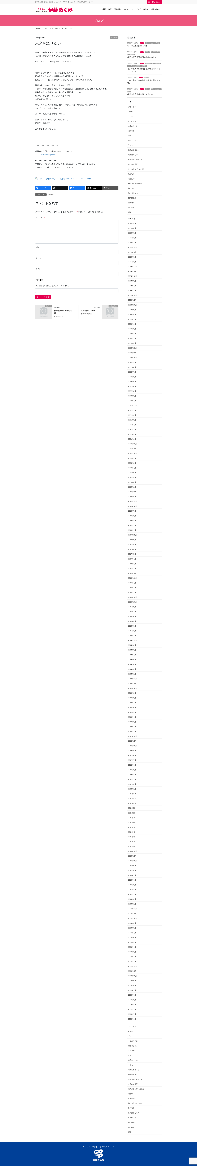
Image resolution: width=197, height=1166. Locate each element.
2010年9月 (132, 866)
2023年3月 (132, 338)
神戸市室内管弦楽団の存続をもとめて (142, 57)
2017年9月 (132, 540)
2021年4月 (132, 425)
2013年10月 (132, 688)
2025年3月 (132, 257)
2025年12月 (132, 247)
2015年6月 (132, 616)
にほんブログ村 (84, 179)
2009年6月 (132, 937)
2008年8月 (132, 985)
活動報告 (131, 174)
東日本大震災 (133, 164)
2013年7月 (132, 703)
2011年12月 (132, 794)
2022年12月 (132, 348)
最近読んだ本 (133, 155)
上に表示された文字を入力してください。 (52, 286)
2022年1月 (132, 401)
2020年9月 (132, 458)
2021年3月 (132, 429)
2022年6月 (132, 377)
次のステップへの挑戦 (136, 169)
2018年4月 (132, 520)
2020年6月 (132, 473)
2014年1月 (132, 674)
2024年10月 (132, 276)
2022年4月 (132, 386)
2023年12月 (132, 295)
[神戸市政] (43, 310)
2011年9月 (132, 808)
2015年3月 (132, 626)
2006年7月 (132, 1014)
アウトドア (132, 107)
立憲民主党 (132, 198)
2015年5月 (132, 621)
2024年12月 (132, 266)
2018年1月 (132, 530)
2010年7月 (132, 875)
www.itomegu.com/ (48, 155)
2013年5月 (132, 712)
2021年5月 (132, 420)
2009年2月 (132, 957)
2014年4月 (132, 664)
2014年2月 (132, 669)
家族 (129, 136)
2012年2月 (132, 784)
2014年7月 (132, 655)
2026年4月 (132, 228)
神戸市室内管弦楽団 (135, 66)
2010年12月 (132, 851)
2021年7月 (132, 410)
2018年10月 (132, 506)
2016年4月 (132, 583)
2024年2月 (132, 290)
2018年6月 (132, 516)
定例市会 (147, 89)
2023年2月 (132, 343)
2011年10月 (132, 803)
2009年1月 (132, 961)
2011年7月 (132, 818)
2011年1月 (132, 846)
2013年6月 (132, 707)
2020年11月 (132, 449)
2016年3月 (132, 588)
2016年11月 (132, 573)
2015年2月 (132, 631)
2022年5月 (132, 381)
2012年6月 (132, 765)
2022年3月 (132, 391)
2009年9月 (132, 923)
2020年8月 (132, 463)
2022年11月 (132, 353)
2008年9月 (132, 981)
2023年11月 (132, 300)
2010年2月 (132, 899)
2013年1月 (132, 731)
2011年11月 (132, 798)
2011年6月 (132, 822)
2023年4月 (132, 334)
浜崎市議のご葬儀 (88, 311)
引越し (130, 145)
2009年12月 (132, 909)
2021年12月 (132, 405)
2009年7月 (132, 933)
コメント (40, 217)
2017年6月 (132, 549)
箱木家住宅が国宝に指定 (137, 46)
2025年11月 (132, 252)
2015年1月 (132, 635)
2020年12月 (132, 444)
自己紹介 (131, 207)
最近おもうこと (155, 89)
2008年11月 (132, 971)
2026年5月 (132, 223)
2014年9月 (132, 645)
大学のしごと (133, 126)
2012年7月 (132, 760)
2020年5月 (132, 477)
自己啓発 (131, 203)
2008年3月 (132, 1009)
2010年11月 (132, 856)
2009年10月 (132, 918)
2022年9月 (132, 362)
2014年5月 (132, 659)
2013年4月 (132, 717)
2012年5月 (132, 770)
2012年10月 (132, 746)
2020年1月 (132, 487)
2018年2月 (132, 525)
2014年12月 (132, 640)
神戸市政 (157, 43)
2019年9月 (132, 496)
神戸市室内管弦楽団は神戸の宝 (140, 94)
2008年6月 (132, 995)
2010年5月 (132, 885)
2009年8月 (132, 928)
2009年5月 (132, 942)
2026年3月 (132, 233)
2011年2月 (132, 842)
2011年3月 (132, 837)
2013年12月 (132, 679)
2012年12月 (132, 736)
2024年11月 (132, 271)
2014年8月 (132, 650)
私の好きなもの (133, 193)
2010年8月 (132, 870)
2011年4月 (132, 832)
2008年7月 (132, 990)
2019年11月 (132, 492)
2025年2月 (132, 262)
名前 (37, 247)
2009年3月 (132, 952)
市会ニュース (133, 140)
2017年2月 (132, 568)
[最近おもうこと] (110, 310)
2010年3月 (132, 894)
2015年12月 (132, 597)
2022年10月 (132, 358)
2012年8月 (132, 755)
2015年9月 (132, 607)
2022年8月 (132, 367)
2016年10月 (132, 578)
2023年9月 (132, 310)
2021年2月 (132, 434)
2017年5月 (132, 554)
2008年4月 (132, 1004)
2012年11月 (132, 741)
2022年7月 (132, 372)
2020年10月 (132, 453)
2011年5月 (132, 827)
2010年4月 (132, 889)
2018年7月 (132, 511)
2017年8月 (132, 544)
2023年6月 (132, 324)
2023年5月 (132, 329)
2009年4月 (132, 947)
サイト (38, 269)
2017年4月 (132, 559)
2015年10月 (132, 602)
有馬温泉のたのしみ (135, 159)
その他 (130, 111)
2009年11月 (132, 913)
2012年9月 (132, 750)
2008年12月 (132, 966)
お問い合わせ (155, 2)
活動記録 (114, 37)
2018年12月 (132, 501)
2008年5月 (132, 1000)
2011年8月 (132, 813)
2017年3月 (132, 564)
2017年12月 (132, 535)
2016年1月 (132, 592)
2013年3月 (132, 722)
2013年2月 (132, 727)
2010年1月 (132, 904)
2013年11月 (132, 683)
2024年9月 (132, 281)
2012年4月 (132, 774)
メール (38, 258)
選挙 (129, 212)
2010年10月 (132, 861)
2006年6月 (132, 1019)
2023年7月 (132, 319)
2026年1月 (132, 242)
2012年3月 (132, 779)
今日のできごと (149, 43)
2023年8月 (132, 314)
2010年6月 (132, 880)
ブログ (142, 43)
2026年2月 (132, 238)
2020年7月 (132, 468)
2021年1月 (132, 439)
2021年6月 (132, 415)
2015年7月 (132, 612)
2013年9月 (132, 693)
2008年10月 (132, 976)
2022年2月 (132, 396)
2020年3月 (132, 482)
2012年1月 (132, 789)
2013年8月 (132, 698)
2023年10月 (132, 305)
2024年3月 (132, 286)
